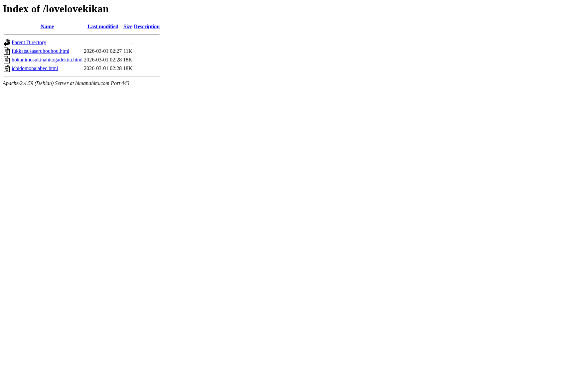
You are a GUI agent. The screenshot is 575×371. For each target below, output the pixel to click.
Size (127, 26)
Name (47, 26)
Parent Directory (29, 42)
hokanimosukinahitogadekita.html (47, 59)
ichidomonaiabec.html (35, 68)
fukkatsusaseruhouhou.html (40, 51)
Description (147, 26)
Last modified (103, 26)
